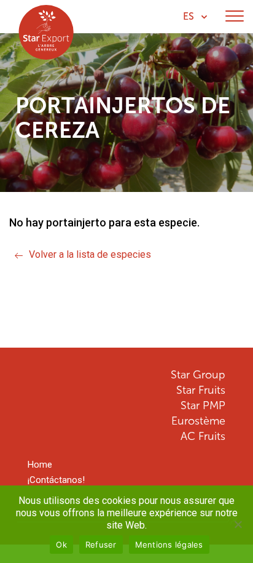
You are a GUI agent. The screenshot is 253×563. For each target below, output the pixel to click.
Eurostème (198, 420)
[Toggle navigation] (234, 16)
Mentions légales (169, 544)
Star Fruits (200, 390)
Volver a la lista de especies (90, 254)
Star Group (198, 374)
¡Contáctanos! (56, 480)
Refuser (101, 544)
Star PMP (203, 405)
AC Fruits (203, 436)
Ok (61, 544)
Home (40, 464)
